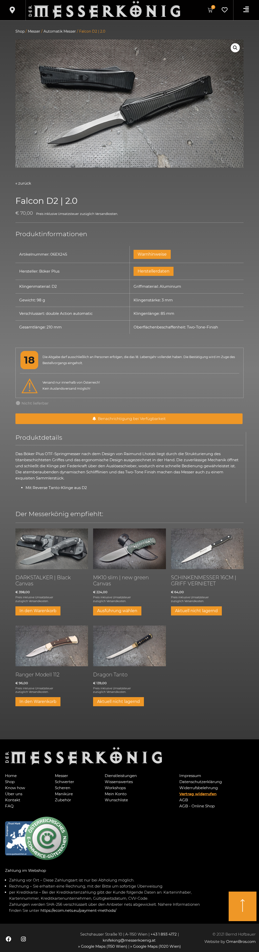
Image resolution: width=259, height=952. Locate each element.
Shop (20, 31)
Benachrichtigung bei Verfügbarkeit (131, 418)
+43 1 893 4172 (163, 934)
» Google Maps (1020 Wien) (155, 946)
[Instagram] (23, 939)
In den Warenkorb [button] (37, 610)
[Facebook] (9, 939)
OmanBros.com (241, 941)
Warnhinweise (152, 254)
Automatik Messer (60, 31)
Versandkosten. (106, 214)
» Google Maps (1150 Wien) (103, 946)
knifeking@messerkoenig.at (130, 940)
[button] (235, 47)
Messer (34, 31)
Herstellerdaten (153, 271)
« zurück (23, 183)
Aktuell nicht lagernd (196, 610)
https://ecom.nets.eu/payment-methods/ (78, 910)
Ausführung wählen (117, 610)
